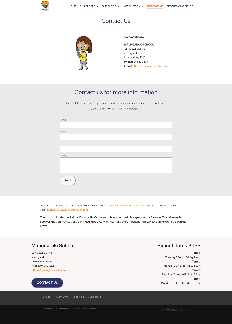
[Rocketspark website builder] (174, 310)
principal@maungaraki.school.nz (130, 205)
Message (64, 155)
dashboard (63, 309)
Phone (63, 132)
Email (62, 143)
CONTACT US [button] (47, 282)
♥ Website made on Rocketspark (82, 309)
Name (63, 120)
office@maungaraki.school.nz (150, 66)
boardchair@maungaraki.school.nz (67, 210)
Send (67, 180)
